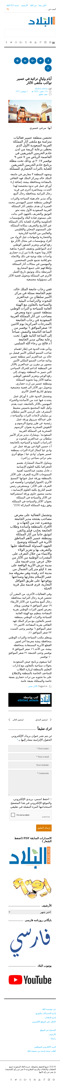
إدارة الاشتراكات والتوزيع (46, 1013)
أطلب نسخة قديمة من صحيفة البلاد (41, 1051)
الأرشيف (24, 5)
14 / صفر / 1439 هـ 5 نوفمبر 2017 (31, 91)
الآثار (35, 686)
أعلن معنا (42, 5)
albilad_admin (41, 88)
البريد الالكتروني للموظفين (45, 1047)
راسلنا (53, 1038)
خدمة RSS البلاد (12, 5)
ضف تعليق (43, 94)
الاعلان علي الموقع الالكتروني (44, 1021)
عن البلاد (33, 5)
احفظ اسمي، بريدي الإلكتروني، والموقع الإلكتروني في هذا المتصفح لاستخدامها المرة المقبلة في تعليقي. (31, 803)
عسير (30, 686)
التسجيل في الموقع (48, 1030)
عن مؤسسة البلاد (49, 1009)
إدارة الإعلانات (50, 1017)
